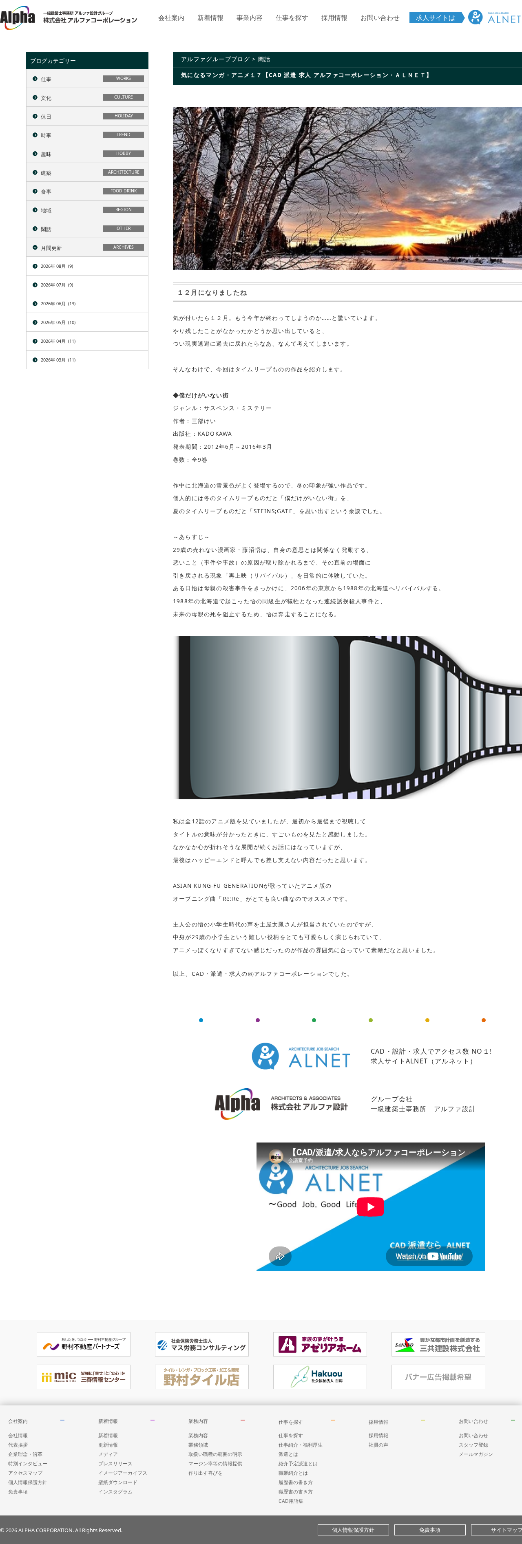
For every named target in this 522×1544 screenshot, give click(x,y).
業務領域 (198, 1444)
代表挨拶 (18, 1444)
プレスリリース (115, 1463)
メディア (108, 1454)
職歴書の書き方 (296, 1491)
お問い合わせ (380, 17)
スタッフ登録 (473, 1444)
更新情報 (108, 1444)
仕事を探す (292, 17)
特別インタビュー (27, 1463)
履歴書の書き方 (296, 1482)
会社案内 (171, 17)
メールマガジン (476, 1454)
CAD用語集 (291, 1501)
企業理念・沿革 (25, 1454)
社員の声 (378, 1444)
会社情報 (18, 1435)
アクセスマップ (25, 1472)
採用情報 (334, 17)
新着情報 (210, 17)
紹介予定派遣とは (298, 1463)
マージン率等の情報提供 (215, 1463)
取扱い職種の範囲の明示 (215, 1454)
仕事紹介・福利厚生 (301, 1444)
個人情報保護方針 (27, 1482)
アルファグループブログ (215, 59)
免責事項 (18, 1491)
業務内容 (198, 1421)
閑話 (264, 59)
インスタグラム (115, 1491)
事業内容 (250, 17)
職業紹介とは (293, 1472)
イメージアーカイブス (122, 1472)
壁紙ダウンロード (117, 1482)
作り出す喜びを (205, 1472)
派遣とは (288, 1454)
